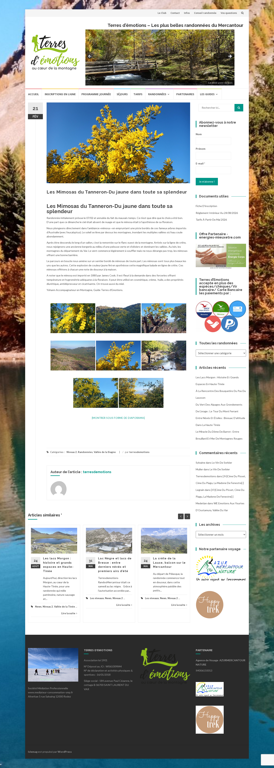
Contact (175, 13)
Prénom (200, 148)
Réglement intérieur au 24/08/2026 (217, 212)
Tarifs (137, 94)
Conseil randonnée (205, 13)
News (38, 606)
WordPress (65, 751)
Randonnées (157, 94)
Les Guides (207, 94)
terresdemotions (139, 452)
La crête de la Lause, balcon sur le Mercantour (169, 562)
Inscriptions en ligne (60, 94)
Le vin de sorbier (222, 462)
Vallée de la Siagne (105, 452)
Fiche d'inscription (206, 206)
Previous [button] (90, 56)
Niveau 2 (72, 452)
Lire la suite (68, 613)
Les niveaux (97, 598)
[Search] (238, 107)
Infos (187, 13)
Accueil (33, 94)
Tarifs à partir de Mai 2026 (211, 219)
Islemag (32, 751)
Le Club (162, 13)
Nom (199, 134)
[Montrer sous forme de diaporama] (118, 417)
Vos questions (229, 13)
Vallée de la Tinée (64, 606)
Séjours (122, 94)
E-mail (200, 163)
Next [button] (230, 56)
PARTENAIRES (185, 94)
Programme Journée (96, 94)
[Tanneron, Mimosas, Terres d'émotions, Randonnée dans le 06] (73, 318)
